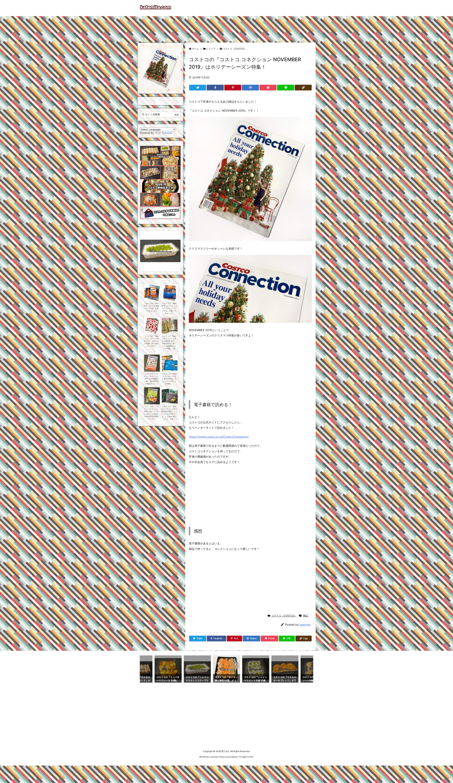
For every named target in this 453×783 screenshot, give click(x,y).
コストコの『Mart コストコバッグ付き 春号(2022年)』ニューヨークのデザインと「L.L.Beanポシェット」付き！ (169, 413)
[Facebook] (215, 87)
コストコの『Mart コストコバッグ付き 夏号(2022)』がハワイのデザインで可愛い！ (169, 379)
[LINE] (285, 87)
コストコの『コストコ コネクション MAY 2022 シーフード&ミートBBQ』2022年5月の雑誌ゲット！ (151, 413)
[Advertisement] (226, 28)
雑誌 (305, 615)
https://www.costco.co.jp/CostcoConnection (219, 436)
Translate (167, 132)
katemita (305, 624)
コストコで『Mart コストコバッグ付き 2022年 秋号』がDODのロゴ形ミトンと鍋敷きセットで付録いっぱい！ (169, 343)
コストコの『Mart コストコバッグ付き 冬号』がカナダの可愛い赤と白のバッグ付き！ (151, 341)
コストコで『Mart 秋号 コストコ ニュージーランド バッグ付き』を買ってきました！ (169, 308)
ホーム (195, 48)
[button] (146, 247)
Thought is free (246, 757)
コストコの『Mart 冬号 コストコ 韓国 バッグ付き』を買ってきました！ (151, 307)
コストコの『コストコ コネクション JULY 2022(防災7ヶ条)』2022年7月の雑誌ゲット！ (151, 379)
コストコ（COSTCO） (234, 48)
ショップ (210, 48)
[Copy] (303, 87)
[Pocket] (268, 87)
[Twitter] (197, 87)
